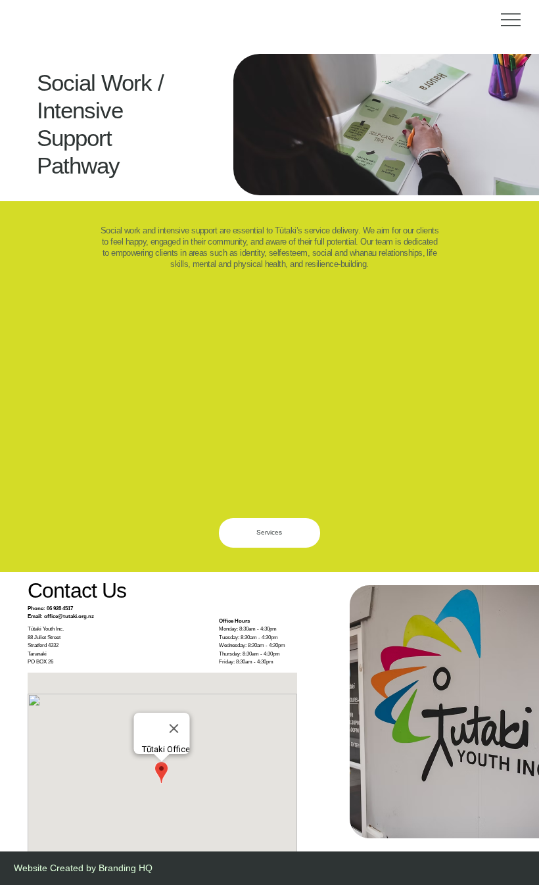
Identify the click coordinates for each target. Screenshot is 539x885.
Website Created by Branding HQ (83, 868)
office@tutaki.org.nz (69, 616)
